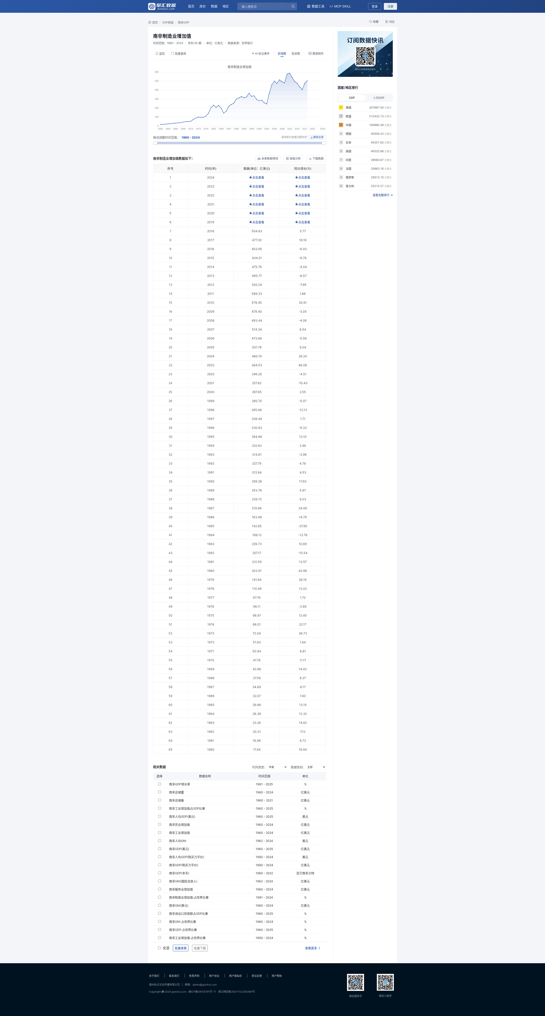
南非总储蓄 (176, 792)
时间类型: (258, 767)
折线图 (282, 53)
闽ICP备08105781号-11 (202, 991)
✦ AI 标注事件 (261, 53)
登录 (375, 6)
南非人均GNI (177, 841)
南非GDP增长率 (179, 784)
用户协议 (214, 975)
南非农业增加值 (179, 824)
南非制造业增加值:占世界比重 (189, 897)
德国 (348, 133)
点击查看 (258, 177)
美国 (348, 107)
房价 (202, 6)
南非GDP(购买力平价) (183, 865)
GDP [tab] (352, 97)
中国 (348, 125)
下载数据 (318, 158)
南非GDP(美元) (179, 849)
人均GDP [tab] (378, 97)
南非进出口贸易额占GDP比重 (188, 913)
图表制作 (318, 53)
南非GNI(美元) (178, 905)
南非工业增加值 (179, 832)
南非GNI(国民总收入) (183, 881)
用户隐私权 (235, 975)
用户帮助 (277, 975)
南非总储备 (176, 800)
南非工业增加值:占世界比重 (187, 938)
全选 (166, 948)
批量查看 (181, 948)
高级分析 (295, 158)
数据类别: (297, 767)
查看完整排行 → (383, 195)
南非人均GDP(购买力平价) (186, 857)
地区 (225, 6)
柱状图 (296, 53)
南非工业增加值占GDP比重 (187, 808)
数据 (214, 6)
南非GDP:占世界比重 (183, 930)
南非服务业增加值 (181, 889)
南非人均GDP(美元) (182, 816)
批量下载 (200, 948)
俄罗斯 (350, 177)
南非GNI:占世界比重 (182, 921)
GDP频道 (168, 22)
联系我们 (174, 975)
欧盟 (348, 116)
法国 (348, 168)
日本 (348, 142)
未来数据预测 (269, 158)
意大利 (350, 186)
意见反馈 (257, 975)
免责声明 (194, 975)
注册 (390, 6)
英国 (348, 151)
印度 (348, 160)
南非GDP (183, 22)
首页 (191, 6)
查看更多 (311, 948)
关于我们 (154, 975)
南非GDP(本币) (179, 873)
